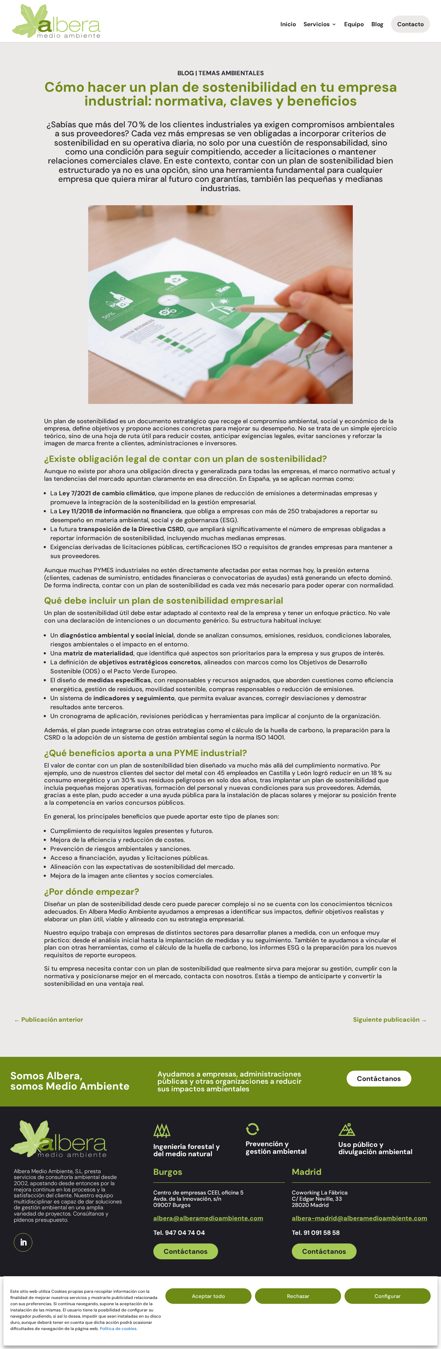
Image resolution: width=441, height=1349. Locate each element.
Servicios (317, 25)
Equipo (354, 25)
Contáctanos (379, 1078)
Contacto (410, 24)
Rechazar (298, 1296)
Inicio (288, 25)
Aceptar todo (208, 1296)
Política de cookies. (118, 1328)
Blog (377, 25)
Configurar (388, 1296)
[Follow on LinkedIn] (23, 1242)
